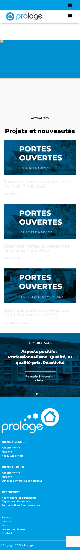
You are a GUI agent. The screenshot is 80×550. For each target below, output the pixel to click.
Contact (7, 533)
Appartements (11, 447)
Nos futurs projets (12, 455)
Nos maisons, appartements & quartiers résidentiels (19, 499)
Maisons (7, 451)
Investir (6, 521)
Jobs (5, 525)
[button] (70, 5)
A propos (7, 517)
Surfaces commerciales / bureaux (22, 480)
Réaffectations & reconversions (21, 505)
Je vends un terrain (13, 529)
